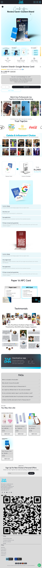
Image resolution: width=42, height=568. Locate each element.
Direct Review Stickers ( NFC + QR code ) (34, 426)
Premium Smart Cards (7, 538)
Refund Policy (3, 550)
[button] (2, 2)
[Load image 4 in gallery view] (35, 51)
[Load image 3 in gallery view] (25, 51)
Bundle (4, 543)
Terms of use (3, 552)
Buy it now (11, 90)
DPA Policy (3, 547)
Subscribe (31, 473)
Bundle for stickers (20, 426)
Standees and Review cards (8, 540)
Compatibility (3, 553)
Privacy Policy (3, 549)
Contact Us (3, 555)
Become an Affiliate (7, 541)
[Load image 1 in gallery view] (6, 51)
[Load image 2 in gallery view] (15, 51)
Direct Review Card (6, 451)
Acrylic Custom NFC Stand (7, 426)
